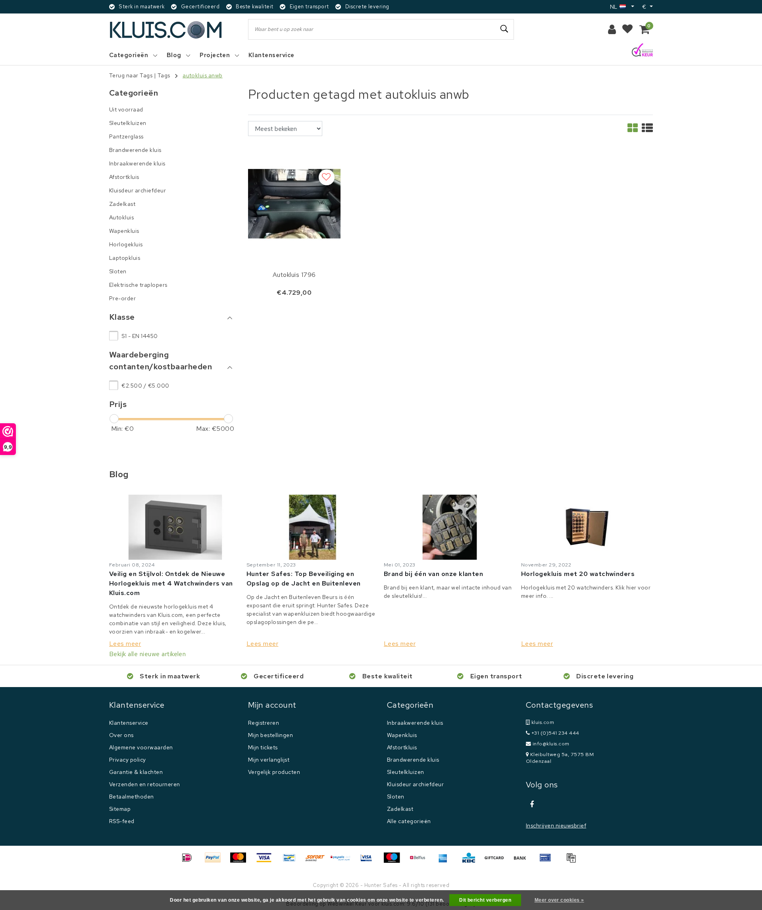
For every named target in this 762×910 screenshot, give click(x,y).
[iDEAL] (189, 861)
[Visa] (266, 861)
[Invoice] (573, 861)
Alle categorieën (409, 821)
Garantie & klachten (136, 772)
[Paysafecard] (343, 861)
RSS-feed (122, 821)
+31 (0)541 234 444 (554, 733)
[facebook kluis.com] (532, 804)
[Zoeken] (504, 29)
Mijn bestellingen (270, 735)
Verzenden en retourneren (144, 784)
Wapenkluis (402, 735)
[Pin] (548, 861)
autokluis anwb (203, 75)
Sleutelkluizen (405, 772)
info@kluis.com (551, 743)
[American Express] (445, 861)
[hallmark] (642, 50)
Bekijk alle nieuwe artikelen (147, 654)
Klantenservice (128, 722)
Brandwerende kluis (413, 759)
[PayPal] (215, 861)
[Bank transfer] (522, 861)
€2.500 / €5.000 (145, 385)
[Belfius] (420, 861)
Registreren (263, 722)
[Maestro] (394, 861)
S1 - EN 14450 (139, 336)
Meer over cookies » (559, 900)
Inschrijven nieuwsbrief (556, 825)
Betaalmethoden (131, 796)
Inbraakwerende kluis (415, 722)
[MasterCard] (241, 861)
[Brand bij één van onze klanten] (450, 527)
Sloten (395, 796)
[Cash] (497, 861)
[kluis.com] (166, 29)
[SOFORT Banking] (318, 861)
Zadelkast (400, 808)
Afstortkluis (402, 747)
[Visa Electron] (369, 861)
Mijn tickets (263, 747)
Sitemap (120, 808)
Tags (164, 75)
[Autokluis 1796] (294, 203)
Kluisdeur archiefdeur (415, 784)
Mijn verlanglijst (268, 759)
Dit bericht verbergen (485, 900)
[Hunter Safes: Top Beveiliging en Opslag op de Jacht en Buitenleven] (312, 527)
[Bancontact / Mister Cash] (292, 861)
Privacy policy (127, 759)
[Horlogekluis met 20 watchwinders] (587, 527)
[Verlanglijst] (627, 29)
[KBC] (471, 861)
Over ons (121, 735)
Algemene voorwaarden (141, 747)
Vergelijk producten (274, 772)
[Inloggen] (612, 29)
